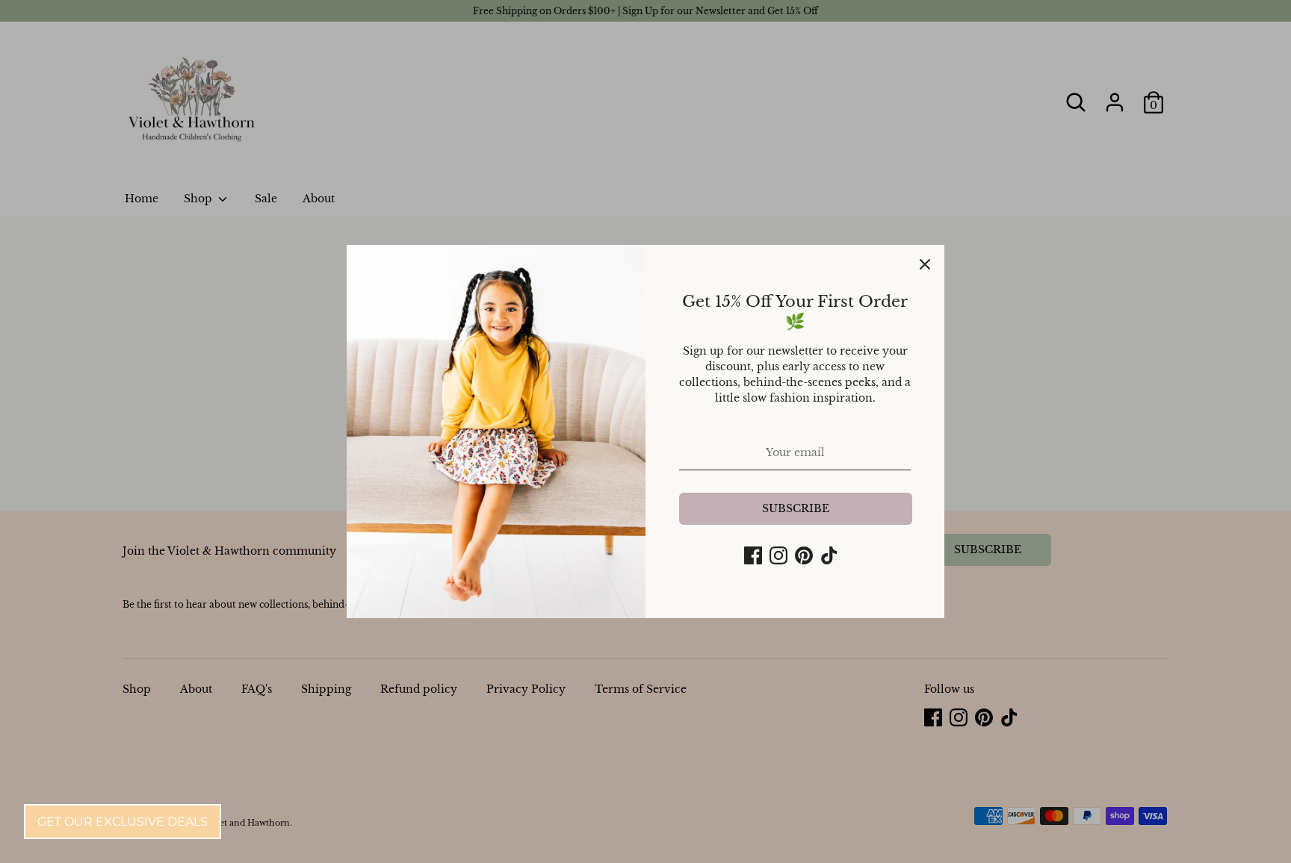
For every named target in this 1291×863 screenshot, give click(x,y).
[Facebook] (753, 555)
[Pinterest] (804, 555)
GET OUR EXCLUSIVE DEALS (122, 821)
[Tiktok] (829, 555)
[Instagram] (778, 555)
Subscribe (795, 508)
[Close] (924, 264)
